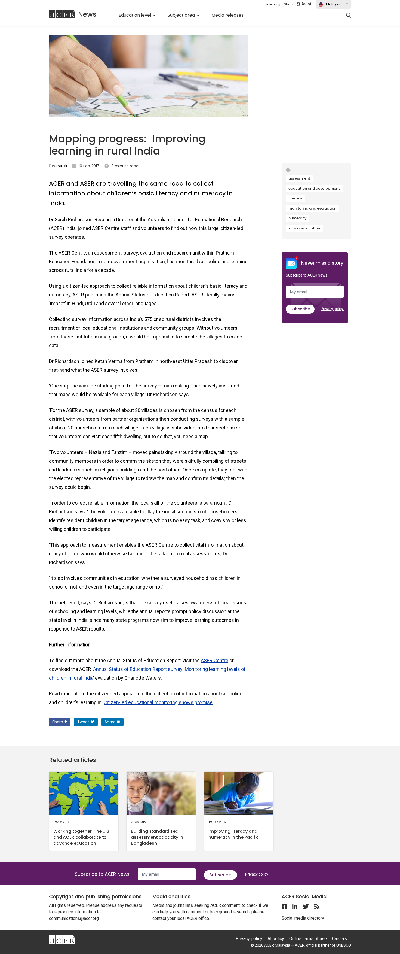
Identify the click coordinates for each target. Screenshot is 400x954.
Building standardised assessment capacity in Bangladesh (157, 837)
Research (58, 165)
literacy (295, 198)
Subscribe (300, 309)
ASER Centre (214, 660)
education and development (314, 188)
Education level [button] (135, 15)
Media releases (230, 15)
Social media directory (303, 918)
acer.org (272, 4)
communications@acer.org (74, 918)
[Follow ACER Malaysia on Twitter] (310, 4)
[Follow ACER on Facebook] (298, 4)
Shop (288, 4)
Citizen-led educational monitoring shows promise (158, 702)
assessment (299, 178)
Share (57, 722)
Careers (339, 938)
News (87, 14)
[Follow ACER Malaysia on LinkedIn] (303, 4)
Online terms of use (308, 938)
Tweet (83, 722)
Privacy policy (332, 309)
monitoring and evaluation (312, 208)
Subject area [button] (182, 15)
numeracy (297, 218)
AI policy (275, 938)
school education (304, 228)
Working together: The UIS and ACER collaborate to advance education (81, 837)
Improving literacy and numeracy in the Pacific (233, 834)
